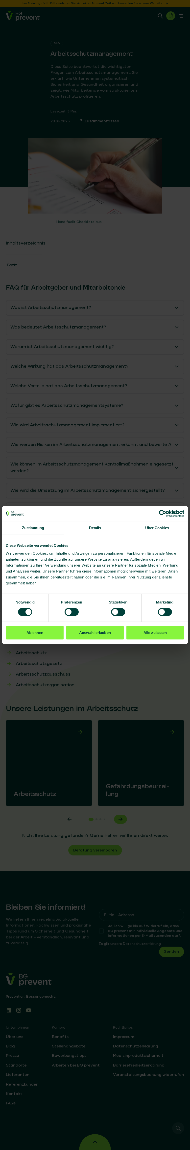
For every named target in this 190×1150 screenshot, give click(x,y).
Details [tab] (95, 528)
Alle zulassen (155, 632)
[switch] (72, 612)
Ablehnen (34, 632)
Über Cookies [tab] (157, 528)
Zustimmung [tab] (33, 528)
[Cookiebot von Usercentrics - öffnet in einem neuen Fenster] (162, 513)
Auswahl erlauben (95, 632)
